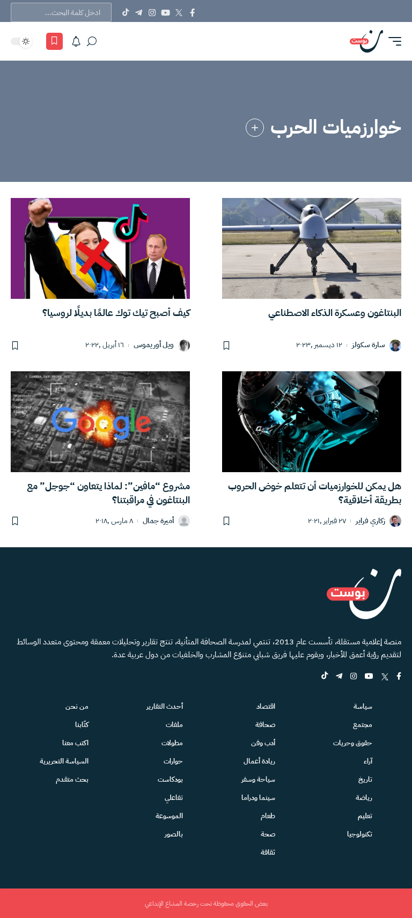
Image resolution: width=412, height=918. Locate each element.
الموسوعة (169, 816)
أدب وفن (263, 743)
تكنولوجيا (359, 834)
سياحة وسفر (258, 779)
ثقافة (268, 852)
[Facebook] (192, 12)
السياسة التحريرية (64, 761)
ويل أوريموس (154, 345)
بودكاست (170, 779)
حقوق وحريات (352, 743)
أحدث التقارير (164, 706)
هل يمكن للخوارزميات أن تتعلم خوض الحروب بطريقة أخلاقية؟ (314, 493)
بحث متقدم (72, 779)
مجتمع (362, 724)
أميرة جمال (158, 521)
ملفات (174, 724)
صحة (268, 834)
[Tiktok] (125, 12)
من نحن (77, 706)
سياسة (363, 706)
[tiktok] (324, 677)
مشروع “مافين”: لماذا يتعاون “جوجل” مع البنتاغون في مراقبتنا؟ (108, 493)
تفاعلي (174, 797)
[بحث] (91, 41)
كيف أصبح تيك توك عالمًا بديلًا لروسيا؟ (116, 312)
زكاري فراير (370, 521)
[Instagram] (152, 12)
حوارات (173, 761)
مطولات (172, 743)
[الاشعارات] (76, 41)
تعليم (365, 816)
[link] (255, 128)
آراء (368, 761)
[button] (392, 41)
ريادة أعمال (259, 761)
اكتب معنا (75, 743)
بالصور (174, 834)
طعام (268, 816)
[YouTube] (165, 12)
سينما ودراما (258, 797)
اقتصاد (265, 706)
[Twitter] (179, 12)
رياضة (364, 797)
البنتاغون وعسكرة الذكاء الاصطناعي (334, 312)
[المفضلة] (54, 41)
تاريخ (365, 779)
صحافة (265, 724)
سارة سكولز (368, 345)
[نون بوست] (366, 41)
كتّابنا (82, 724)
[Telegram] (138, 12)
